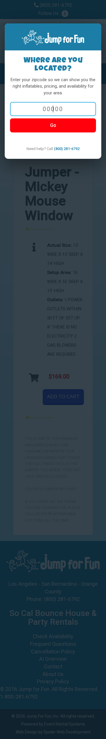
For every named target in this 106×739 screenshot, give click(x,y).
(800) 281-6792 (67, 149)
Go (53, 125)
